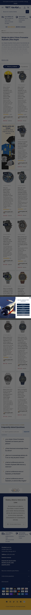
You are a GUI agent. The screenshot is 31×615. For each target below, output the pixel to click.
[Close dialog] (30, 297)
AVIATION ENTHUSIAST (23, 310)
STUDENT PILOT (23, 304)
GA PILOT (23, 306)
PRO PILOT (23, 308)
